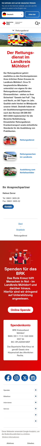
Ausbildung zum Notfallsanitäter (27, 171)
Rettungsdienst (27, 139)
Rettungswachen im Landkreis (28, 155)
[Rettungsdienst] (9, 140)
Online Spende (20, 310)
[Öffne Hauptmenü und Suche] (37, 23)
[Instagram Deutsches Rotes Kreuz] (16, 377)
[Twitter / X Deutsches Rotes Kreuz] (24, 377)
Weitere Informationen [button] (10, 437)
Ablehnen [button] (10, 443)
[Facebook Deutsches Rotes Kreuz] (8, 377)
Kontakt (8, 206)
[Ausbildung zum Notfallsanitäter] (9, 171)
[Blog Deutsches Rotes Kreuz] (33, 377)
